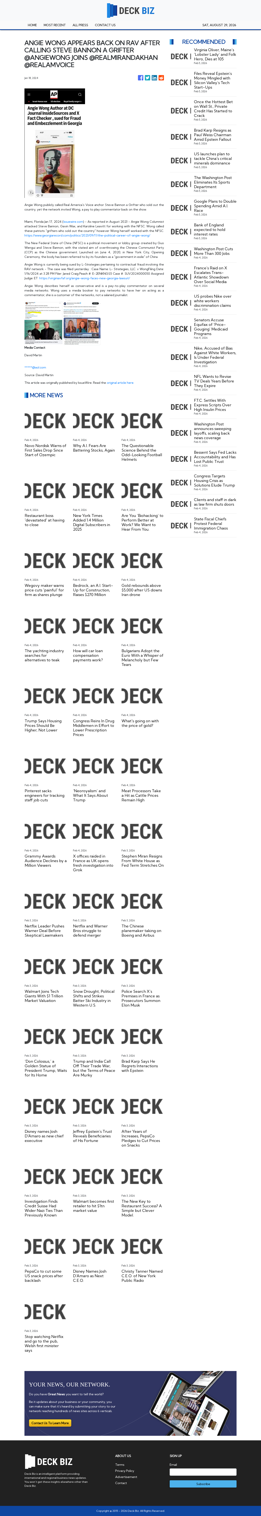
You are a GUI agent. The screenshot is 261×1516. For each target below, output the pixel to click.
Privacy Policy (124, 1471)
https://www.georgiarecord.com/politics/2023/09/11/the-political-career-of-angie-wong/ (87, 235)
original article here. (120, 383)
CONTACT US (105, 25)
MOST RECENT (55, 25)
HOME (32, 25)
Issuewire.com (73, 222)
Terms (119, 1465)
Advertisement (126, 1477)
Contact (121, 1483)
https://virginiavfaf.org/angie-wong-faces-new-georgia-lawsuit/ (84, 278)
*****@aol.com (35, 367)
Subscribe (203, 1484)
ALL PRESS (80, 25)
